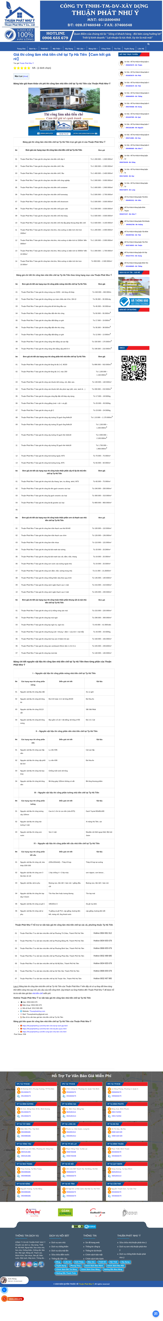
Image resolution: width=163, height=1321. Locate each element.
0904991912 (130, 200)
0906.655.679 (15, 1299)
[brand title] (33, 1212)
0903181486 (130, 128)
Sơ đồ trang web (92, 1243)
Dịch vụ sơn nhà (58, 1243)
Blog (58, 1262)
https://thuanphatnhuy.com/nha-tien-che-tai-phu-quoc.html (44, 1029)
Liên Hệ (141, 49)
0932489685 (130, 266)
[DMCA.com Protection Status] (78, 1226)
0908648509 (130, 96)
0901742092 (124, 176)
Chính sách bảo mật (93, 1255)
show (25, 76)
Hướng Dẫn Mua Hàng (113, 1269)
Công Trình (105, 49)
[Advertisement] (64, 1052)
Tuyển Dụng (129, 49)
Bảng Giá (93, 49)
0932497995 (130, 117)
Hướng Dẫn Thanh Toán (66, 1273)
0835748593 (130, 245)
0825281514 (71, 1112)
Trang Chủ (21, 49)
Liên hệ (68, 1262)
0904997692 (130, 235)
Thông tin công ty (92, 1247)
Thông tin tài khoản (93, 1251)
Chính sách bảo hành (94, 1259)
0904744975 (124, 190)
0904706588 (130, 107)
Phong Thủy (76, 1266)
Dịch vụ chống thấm (59, 1247)
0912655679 (26, 1092)
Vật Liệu (80, 49)
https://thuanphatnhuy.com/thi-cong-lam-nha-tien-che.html (44, 1032)
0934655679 (130, 75)
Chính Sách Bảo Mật (115, 1266)
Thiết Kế (44, 49)
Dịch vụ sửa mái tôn (59, 1251)
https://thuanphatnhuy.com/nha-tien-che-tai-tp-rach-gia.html (45, 1026)
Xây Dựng (69, 49)
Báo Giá (91, 1262)
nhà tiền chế (37, 993)
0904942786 (130, 224)
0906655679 (130, 65)
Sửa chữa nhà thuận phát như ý (133, 1243)
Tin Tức (117, 49)
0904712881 (130, 138)
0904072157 (124, 214)
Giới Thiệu (79, 1262)
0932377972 (130, 256)
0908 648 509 (117, 1132)
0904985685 (130, 148)
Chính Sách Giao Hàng (90, 1269)
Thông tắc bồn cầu (59, 1259)
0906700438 (124, 162)
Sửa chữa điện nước (60, 1255)
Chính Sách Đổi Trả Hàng (66, 1269)
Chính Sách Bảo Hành (94, 1266)
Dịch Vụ (32, 49)
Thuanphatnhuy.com (37, 1011)
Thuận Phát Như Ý (27, 63)
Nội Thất (56, 49)
